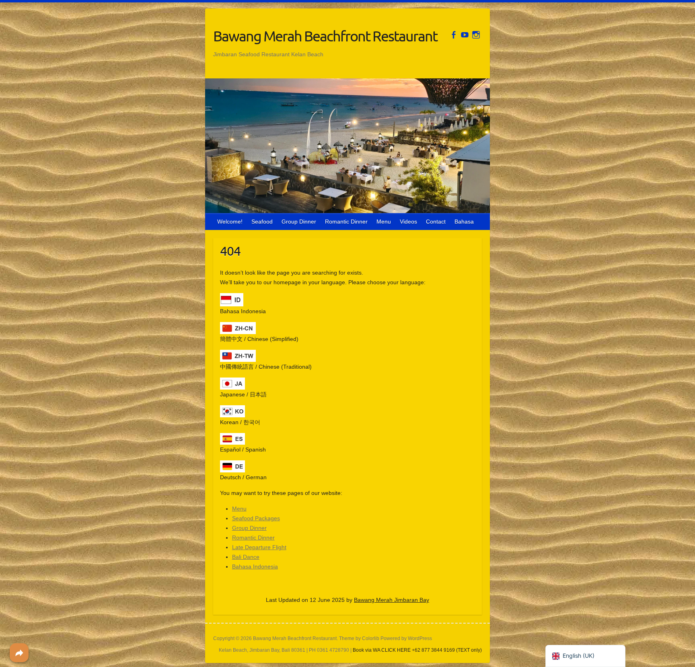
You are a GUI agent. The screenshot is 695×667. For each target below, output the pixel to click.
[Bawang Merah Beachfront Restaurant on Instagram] (476, 35)
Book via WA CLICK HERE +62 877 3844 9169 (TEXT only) (417, 650)
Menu (383, 221)
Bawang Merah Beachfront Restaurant (325, 35)
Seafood (262, 221)
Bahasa (464, 221)
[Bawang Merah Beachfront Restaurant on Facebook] (453, 35)
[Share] (19, 652)
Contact (436, 221)
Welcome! (230, 221)
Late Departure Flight (259, 547)
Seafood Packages (256, 518)
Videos (408, 221)
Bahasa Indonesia (255, 566)
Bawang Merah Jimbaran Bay (391, 600)
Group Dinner (299, 221)
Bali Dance (245, 557)
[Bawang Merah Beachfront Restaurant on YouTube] (464, 35)
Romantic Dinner (346, 221)
